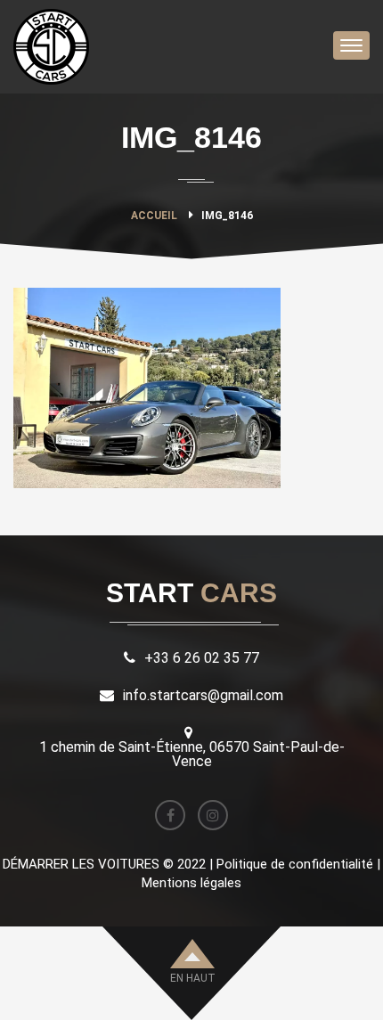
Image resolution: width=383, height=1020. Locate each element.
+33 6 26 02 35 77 (201, 657)
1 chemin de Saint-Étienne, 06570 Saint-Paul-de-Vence (192, 754)
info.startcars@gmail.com (203, 695)
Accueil (154, 215)
